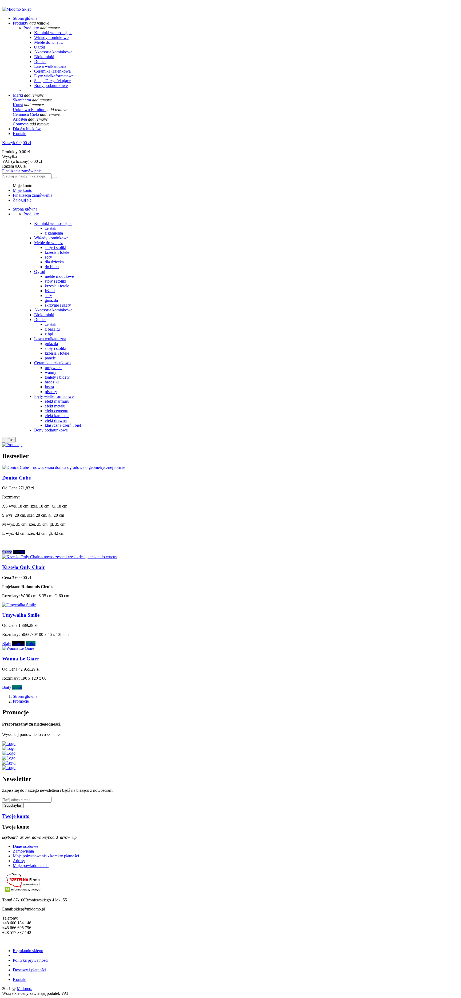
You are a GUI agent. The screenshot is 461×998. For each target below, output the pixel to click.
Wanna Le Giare (20, 659)
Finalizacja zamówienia (22, 171)
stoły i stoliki (55, 247)
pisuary (51, 391)
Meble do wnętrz (48, 42)
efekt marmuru (57, 401)
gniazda (51, 300)
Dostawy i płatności (29, 970)
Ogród (39, 47)
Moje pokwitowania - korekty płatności (46, 856)
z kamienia (54, 233)
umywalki (53, 367)
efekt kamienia (57, 415)
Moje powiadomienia (31, 865)
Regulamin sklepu (28, 950)
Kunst (18, 104)
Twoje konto (16, 816)
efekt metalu (55, 406)
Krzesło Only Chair (23, 567)
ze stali (50, 228)
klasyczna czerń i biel (63, 425)
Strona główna (25, 209)
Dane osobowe (25, 846)
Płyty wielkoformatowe (54, 76)
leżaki (50, 290)
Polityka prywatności (30, 960)
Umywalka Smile (20, 615)
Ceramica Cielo (26, 114)
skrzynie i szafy (58, 305)
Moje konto (22, 190)
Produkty (31, 28)
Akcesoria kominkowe (53, 52)
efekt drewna (56, 420)
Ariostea (20, 119)
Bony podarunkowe (51, 85)
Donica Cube (16, 478)
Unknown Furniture (29, 109)
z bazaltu (52, 329)
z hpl (49, 334)
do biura (52, 266)
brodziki (52, 382)
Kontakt (19, 979)
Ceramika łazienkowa (52, 71)
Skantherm (22, 100)
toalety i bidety (57, 377)
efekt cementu (56, 411)
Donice (40, 61)
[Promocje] (12, 444)
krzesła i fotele (57, 252)
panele (50, 358)
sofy (48, 257)
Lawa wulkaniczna (50, 66)
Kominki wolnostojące (53, 32)
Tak (9, 440)
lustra (49, 387)
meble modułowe (59, 276)
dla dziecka (54, 262)
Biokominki (44, 56)
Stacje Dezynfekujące (52, 80)
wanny (50, 372)
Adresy (19, 860)
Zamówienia (23, 851)
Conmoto (21, 124)
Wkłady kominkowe (51, 37)
